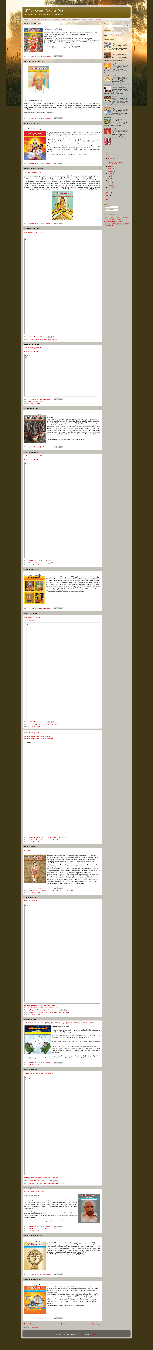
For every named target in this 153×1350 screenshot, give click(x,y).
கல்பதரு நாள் (69, 890)
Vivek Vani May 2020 (31, 733)
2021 (108, 154)
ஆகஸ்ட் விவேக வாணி (45, 339)
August (110, 173)
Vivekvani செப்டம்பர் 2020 (33, 172)
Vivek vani (31, 339)
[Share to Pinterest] (62, 56)
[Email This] (55, 56)
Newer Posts (29, 1324)
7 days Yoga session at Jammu (113, 219)
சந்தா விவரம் (46, 19)
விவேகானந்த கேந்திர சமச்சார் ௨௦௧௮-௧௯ (80, 19)
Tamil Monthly (36, 839)
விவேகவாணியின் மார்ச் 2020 (34, 1191)
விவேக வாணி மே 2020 (32, 617)
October (110, 169)
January (110, 187)
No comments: (47, 56)
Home (62, 1324)
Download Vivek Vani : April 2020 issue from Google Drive (41, 1007)
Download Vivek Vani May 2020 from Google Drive (38, 738)
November (111, 166)
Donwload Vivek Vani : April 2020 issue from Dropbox (39, 1005)
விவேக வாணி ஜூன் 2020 (33, 456)
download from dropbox (31, 351)
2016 (108, 197)
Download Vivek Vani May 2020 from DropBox (37, 736)
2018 (108, 192)
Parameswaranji (41, 1183)
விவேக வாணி (36, 19)
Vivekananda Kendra (34, 563)
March (34, 1183)
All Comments (111, 209)
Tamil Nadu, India (35, 403)
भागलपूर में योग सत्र (108, 225)
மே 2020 (27, 850)
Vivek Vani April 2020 (31, 901)
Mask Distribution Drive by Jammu (114, 221)
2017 (108, 195)
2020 (30, 839)
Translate (117, 35)
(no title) (114, 42)
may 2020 (31, 724)
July (109, 176)
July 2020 (31, 401)
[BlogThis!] (57, 56)
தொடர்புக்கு (98, 19)
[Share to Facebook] (60, 56)
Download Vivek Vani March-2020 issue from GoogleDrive (41, 1177)
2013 (108, 199)
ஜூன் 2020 (52, 563)
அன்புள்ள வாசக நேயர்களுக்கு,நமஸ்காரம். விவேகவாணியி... (114, 162)
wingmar (82, 1334)
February (110, 185)
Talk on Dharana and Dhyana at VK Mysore (116, 223)
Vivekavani (63, 839)
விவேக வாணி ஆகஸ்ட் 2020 (33, 232)
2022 (108, 152)
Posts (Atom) (35, 1327)
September (111, 171)
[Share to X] (58, 56)
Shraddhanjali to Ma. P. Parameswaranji (38, 1073)
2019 (108, 190)
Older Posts (95, 1324)
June (109, 178)
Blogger (94, 1334)
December (111, 158)
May (109, 180)
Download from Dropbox (31, 236)
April (33, 1012)
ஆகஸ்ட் (37, 339)
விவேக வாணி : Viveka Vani (44, 10)
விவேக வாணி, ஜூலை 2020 (33, 348)
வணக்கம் (26, 19)
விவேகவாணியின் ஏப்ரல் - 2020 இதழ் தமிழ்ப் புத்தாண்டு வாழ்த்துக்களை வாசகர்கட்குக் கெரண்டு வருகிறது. (59, 1023)
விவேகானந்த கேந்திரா (59, 19)
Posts (108, 206)
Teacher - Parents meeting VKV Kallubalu (116, 217)
